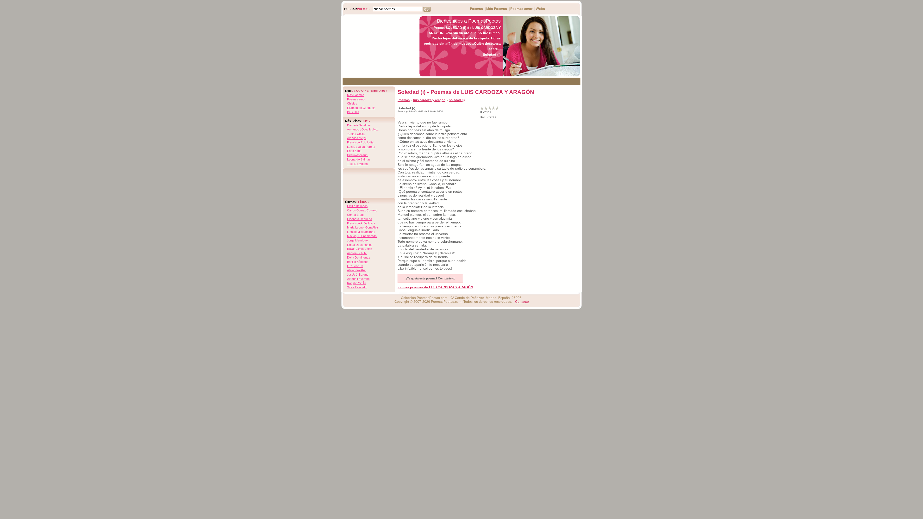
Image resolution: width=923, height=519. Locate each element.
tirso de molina (357, 164)
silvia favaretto (357, 287)
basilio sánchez (357, 262)
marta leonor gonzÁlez (362, 227)
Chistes (352, 103)
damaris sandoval (359, 125)
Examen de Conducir (361, 108)
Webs (540, 9)
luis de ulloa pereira (361, 146)
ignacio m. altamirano (361, 232)
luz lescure (355, 266)
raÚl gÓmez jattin (359, 249)
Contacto (522, 301)
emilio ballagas (357, 206)
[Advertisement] (379, 46)
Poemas (476, 9)
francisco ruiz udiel (360, 142)
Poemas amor (521, 9)
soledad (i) (457, 100)
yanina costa (356, 134)
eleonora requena (359, 219)
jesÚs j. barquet (358, 274)
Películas (353, 112)
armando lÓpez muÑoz (363, 129)
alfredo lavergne (358, 279)
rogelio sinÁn (356, 283)
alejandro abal (356, 270)
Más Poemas (496, 9)
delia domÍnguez (358, 257)
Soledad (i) (492, 54)
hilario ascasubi (357, 155)
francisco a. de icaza (361, 223)
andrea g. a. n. (357, 253)
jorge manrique (357, 240)
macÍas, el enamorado (362, 236)
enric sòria (354, 151)
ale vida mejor (356, 138)
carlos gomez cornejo (362, 210)
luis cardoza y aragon (429, 100)
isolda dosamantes (359, 245)
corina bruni (355, 214)
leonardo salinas (358, 159)
